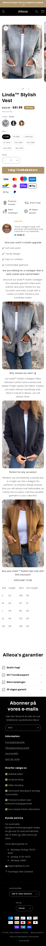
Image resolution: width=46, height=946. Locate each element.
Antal (4, 155)
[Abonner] (38, 728)
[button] (3, 11)
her (19, 834)
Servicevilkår (11, 753)
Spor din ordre (12, 759)
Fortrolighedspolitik (15, 742)
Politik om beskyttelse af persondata (24, 937)
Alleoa (11, 933)
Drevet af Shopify (21, 933)
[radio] (5, 123)
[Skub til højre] (29, 89)
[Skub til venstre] (17, 89)
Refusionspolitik (37, 933)
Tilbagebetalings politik (17, 748)
